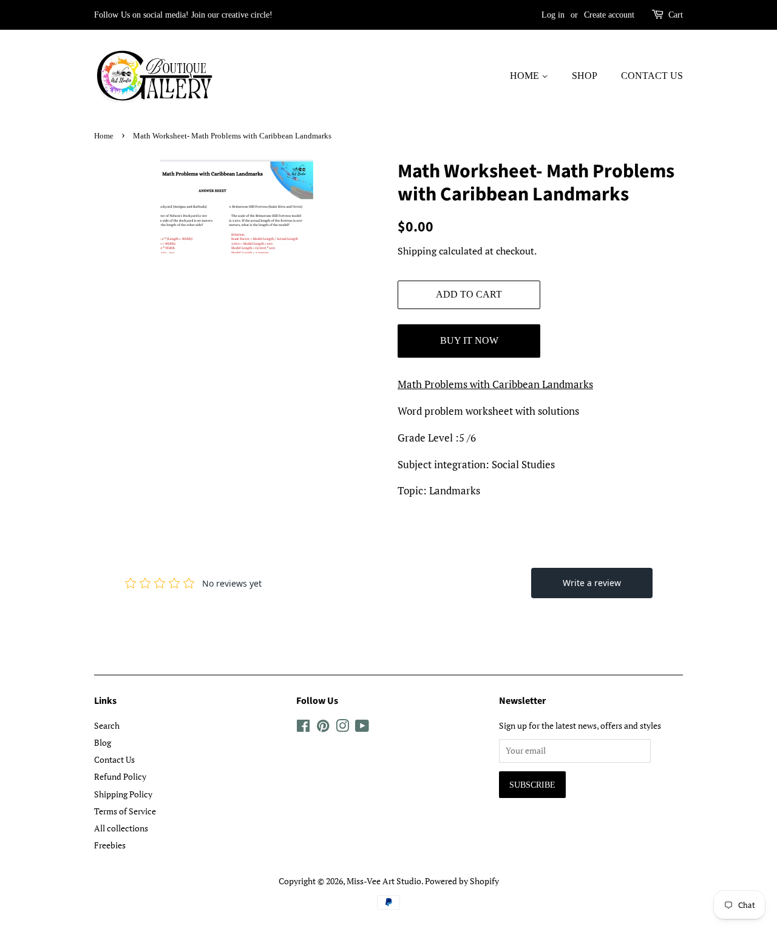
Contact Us (652, 75)
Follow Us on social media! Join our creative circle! (183, 14)
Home (525, 75)
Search (107, 725)
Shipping (417, 250)
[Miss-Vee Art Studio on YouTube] (362, 728)
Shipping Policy (123, 794)
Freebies (110, 845)
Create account (609, 14)
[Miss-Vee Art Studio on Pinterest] (323, 728)
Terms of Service (125, 811)
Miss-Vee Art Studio (384, 881)
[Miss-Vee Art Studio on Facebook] (303, 728)
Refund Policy (120, 776)
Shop (584, 75)
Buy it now (469, 340)
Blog (102, 742)
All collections (121, 828)
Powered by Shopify (462, 881)
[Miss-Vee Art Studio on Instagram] (342, 728)
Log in (553, 14)
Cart (675, 14)
